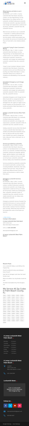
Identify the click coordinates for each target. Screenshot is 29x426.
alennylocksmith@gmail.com (14, 411)
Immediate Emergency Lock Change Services (13, 82)
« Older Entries (7, 217)
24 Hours (14, 353)
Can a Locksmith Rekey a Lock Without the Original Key (14, 389)
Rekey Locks (11, 159)
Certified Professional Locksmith (17, 21)
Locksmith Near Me (19, 26)
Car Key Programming (13, 17)
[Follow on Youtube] (15, 406)
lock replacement (14, 24)
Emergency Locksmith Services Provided (12, 179)
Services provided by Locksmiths (12, 143)
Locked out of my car (15, 156)
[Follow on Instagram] (20, 406)
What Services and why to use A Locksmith (12, 11)
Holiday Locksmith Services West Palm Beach (14, 113)
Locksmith (11, 26)
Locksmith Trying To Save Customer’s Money (13, 48)
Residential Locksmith (20, 159)
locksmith (6, 14)
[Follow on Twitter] (10, 406)
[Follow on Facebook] (6, 406)
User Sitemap (16, 424)
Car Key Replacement (16, 53)
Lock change (6, 24)
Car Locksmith (15, 55)
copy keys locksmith (20, 23)
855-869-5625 (10, 415)
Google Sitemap (7, 424)
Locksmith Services (8, 28)
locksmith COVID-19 (14, 92)
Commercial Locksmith (9, 23)
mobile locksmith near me (9, 196)
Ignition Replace (11, 154)
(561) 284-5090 (11, 373)
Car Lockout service (15, 19)
